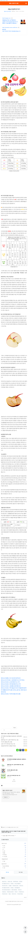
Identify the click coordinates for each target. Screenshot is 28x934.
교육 (14, 851)
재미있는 (14, 854)
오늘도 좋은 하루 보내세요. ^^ (9, 835)
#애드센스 (21, 885)
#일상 (10, 893)
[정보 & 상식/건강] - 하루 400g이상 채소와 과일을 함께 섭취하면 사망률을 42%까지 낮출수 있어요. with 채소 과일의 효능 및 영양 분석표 (14, 690)
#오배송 (12, 883)
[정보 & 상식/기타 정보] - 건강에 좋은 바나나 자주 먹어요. (12, 680)
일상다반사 (14, 863)
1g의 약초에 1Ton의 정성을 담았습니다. (11, 31)
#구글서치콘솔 (20, 893)
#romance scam (15, 885)
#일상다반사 (4, 881)
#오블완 (10, 885)
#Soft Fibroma (15, 881)
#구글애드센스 (21, 891)
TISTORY (16, 904)
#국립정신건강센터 (10, 891)
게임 (14, 861)
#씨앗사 (16, 891)
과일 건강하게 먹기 (14, 9)
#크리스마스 (14, 893)
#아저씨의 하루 (4, 885)
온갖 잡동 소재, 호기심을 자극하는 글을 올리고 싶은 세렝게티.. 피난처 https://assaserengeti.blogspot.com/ (11, 793)
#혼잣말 (20, 881)
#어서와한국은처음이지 (6, 889)
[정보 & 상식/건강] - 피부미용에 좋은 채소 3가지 (11, 684)
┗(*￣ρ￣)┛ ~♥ (3, 0)
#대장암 (12, 887)
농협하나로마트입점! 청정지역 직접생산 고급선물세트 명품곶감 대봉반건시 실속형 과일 (10, 22)
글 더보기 (14, 781)
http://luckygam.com (6, 18)
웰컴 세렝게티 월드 (14, 3)
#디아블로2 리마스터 (6, 883)
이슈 (14, 847)
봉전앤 (4, 29)
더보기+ (25, 897)
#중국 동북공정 (14, 889)
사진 (14, 867)
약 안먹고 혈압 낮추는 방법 (6, 741)
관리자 (20, 904)
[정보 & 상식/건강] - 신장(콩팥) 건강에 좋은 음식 (11, 686)
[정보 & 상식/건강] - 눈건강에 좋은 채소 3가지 (10, 682)
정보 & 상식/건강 (7, 11)
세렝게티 (13, 11)
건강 (8, 733)
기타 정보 (14, 856)
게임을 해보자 (14, 859)
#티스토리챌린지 (18, 883)
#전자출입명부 (17, 887)
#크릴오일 (4, 891)
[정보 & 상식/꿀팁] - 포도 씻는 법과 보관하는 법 (10, 678)
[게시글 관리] (9, 730)
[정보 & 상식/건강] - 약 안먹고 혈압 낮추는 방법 (10, 694)
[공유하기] (6, 730)
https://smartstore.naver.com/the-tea (9, 27)
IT (14, 849)
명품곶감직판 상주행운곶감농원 (9, 20)
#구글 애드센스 (4, 893)
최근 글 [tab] (7, 872)
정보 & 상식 (3, 733)
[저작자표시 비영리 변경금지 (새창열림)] (25, 728)
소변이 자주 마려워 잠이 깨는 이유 (8, 743)
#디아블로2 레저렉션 (6, 887)
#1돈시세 (19, 889)
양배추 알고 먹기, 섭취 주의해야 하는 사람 (9, 739)
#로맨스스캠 (10, 881)
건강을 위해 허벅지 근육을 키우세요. (8, 745)
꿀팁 (14, 852)
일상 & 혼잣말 (14, 866)
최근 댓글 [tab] (20, 872)
